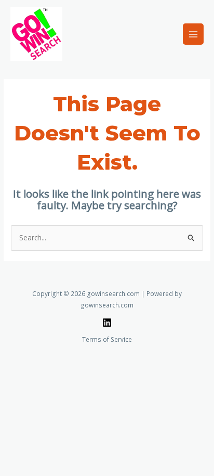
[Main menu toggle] (193, 34)
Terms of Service (107, 339)
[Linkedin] (107, 322)
